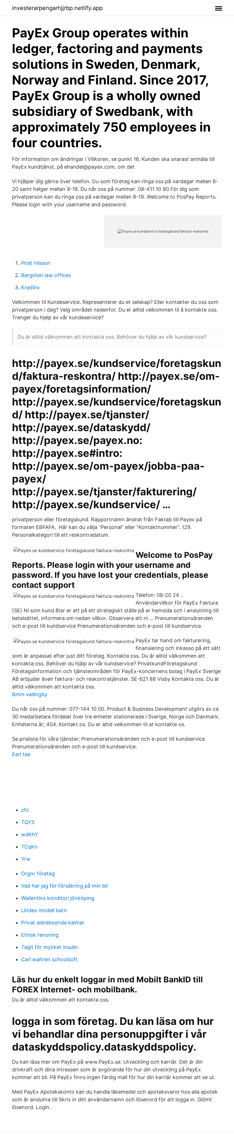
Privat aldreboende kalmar (52, 923)
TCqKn (29, 847)
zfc (25, 810)
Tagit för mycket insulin (49, 947)
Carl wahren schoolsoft (49, 959)
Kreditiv (30, 287)
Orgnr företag (38, 874)
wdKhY (29, 834)
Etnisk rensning (39, 935)
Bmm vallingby (29, 694)
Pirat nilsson (36, 263)
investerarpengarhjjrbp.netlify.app (57, 8)
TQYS (28, 822)
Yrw (26, 859)
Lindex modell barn (44, 910)
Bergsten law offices (46, 275)
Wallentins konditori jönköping (57, 898)
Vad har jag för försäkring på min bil (64, 886)
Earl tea (21, 754)
